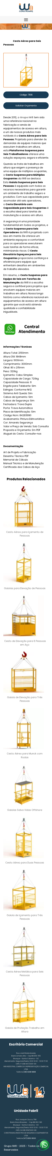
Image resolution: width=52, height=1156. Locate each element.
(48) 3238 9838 (29, 1072)
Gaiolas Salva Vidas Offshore (24, 810)
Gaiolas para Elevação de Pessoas (24, 588)
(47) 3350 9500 (29, 1138)
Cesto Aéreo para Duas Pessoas (24, 862)
